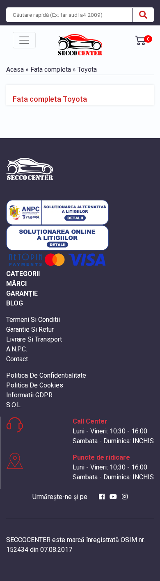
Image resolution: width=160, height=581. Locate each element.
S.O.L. (14, 405)
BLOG (14, 303)
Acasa (15, 69)
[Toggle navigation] (24, 40)
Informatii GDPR (29, 395)
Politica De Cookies (34, 385)
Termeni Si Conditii (33, 320)
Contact (17, 359)
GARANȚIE (22, 293)
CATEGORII (23, 274)
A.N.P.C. (16, 349)
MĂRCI (16, 283)
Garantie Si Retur (30, 329)
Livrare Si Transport (34, 339)
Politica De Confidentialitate (46, 375)
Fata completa (50, 69)
